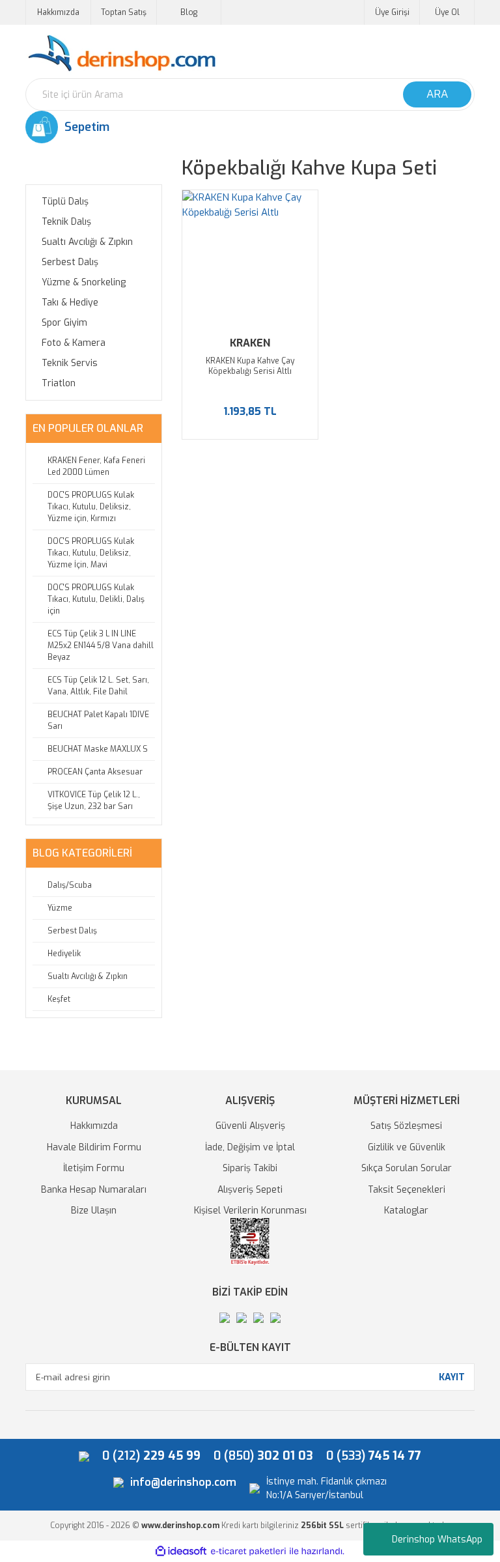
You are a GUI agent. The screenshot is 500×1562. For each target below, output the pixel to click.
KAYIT (452, 1377)
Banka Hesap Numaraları (93, 1190)
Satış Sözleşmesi (406, 1126)
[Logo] (121, 54)
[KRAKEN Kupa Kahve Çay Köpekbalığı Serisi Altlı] (250, 258)
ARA (437, 94)
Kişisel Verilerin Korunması (250, 1210)
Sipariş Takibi (250, 1168)
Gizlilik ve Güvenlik (406, 1147)
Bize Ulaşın (94, 1210)
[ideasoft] (181, 1551)
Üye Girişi (392, 12)
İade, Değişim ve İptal (250, 1147)
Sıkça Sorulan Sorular (406, 1168)
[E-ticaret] (248, 1551)
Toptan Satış (123, 12)
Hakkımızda (58, 12)
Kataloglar (406, 1210)
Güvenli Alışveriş (250, 1126)
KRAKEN (250, 343)
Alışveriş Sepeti (250, 1190)
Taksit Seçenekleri (406, 1190)
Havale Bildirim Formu (94, 1147)
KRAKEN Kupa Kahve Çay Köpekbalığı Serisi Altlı (250, 366)
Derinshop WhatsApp (437, 1539)
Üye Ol (447, 12)
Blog (188, 12)
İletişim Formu (93, 1168)
